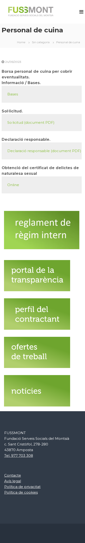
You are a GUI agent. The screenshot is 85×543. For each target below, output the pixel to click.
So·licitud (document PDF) (31, 122)
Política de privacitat (22, 486)
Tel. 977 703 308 (18, 455)
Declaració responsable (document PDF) (44, 151)
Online (13, 185)
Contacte (12, 475)
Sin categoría (41, 42)
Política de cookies (21, 492)
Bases (12, 94)
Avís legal (12, 481)
